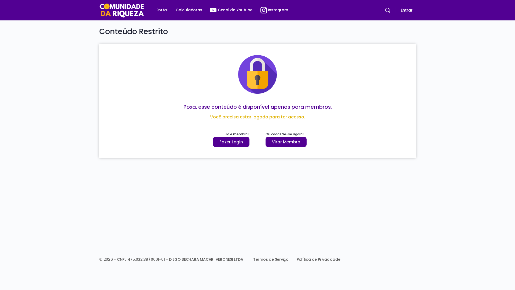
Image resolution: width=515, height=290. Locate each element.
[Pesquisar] (387, 10)
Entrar (407, 10)
